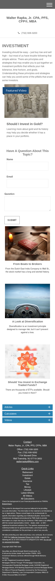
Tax (27, 483)
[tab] (27, 407)
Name (10, 159)
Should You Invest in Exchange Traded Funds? (27, 384)
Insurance (27, 481)
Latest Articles (27, 492)
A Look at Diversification (27, 321)
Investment (27, 475)
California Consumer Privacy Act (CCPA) (25, 537)
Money (27, 486)
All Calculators (27, 498)
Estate (28, 478)
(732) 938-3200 (29, 33)
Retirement (27, 472)
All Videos (27, 495)
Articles (8, 407)
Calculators (10, 413)
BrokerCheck (7, 504)
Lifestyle (27, 489)
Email (10, 176)
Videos (8, 420)
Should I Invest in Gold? (25, 124)
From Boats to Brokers (27, 264)
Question (9, 193)
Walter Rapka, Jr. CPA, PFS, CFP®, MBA (27, 19)
